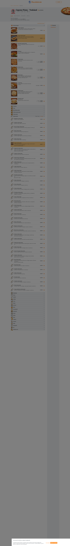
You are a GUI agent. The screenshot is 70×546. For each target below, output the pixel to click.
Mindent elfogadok (54, 542)
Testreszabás (48, 542)
